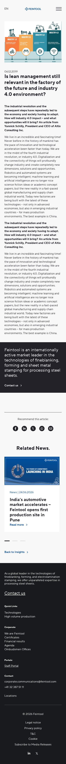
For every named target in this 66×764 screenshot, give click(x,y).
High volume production (19, 616)
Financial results (14, 641)
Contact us (11, 385)
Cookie (33, 739)
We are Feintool (14, 633)
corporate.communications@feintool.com (30, 681)
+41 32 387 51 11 (14, 687)
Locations (10, 696)
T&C (33, 734)
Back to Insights (14, 552)
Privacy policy (33, 728)
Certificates (11, 637)
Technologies (12, 612)
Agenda (9, 645)
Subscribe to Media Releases (33, 744)
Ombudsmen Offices (17, 649)
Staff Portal (11, 665)
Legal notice (33, 722)
